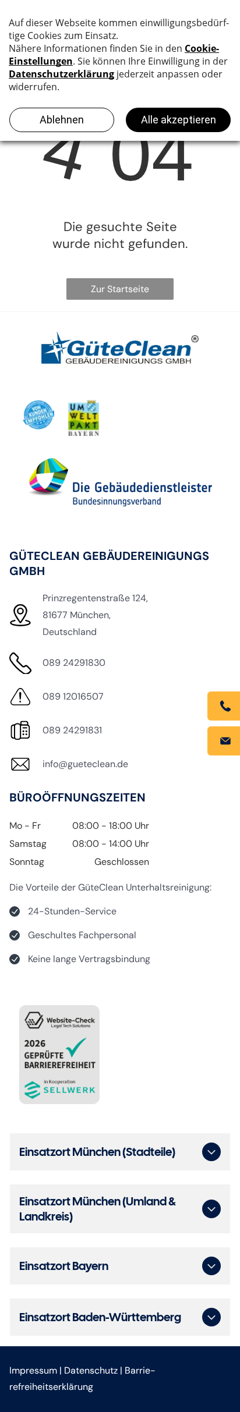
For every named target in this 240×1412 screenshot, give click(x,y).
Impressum (33, 1370)
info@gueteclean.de (85, 764)
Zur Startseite (120, 289)
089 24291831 (72, 730)
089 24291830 (74, 663)
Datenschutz (91, 1370)
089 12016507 (73, 696)
